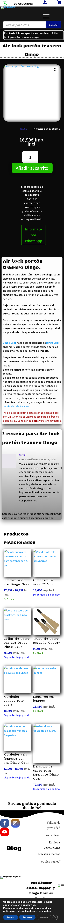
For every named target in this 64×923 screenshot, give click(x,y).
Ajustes (44, 917)
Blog (13, 848)
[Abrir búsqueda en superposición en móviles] (32, 24)
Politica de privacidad (53, 825)
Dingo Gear (9, 342)
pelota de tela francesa (16, 406)
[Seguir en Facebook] (4, 823)
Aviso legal (53, 835)
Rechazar (27, 917)
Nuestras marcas (49, 854)
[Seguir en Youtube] (4, 832)
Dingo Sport (53, 342)
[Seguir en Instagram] (15, 823)
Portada (10, 33)
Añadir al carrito (32, 168)
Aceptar (11, 917)
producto (35, 416)
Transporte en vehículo (34, 33)
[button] (55, 70)
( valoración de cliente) (47, 128)
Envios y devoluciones (52, 845)
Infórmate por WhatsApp (33, 235)
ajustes (46, 911)
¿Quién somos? (51, 861)
